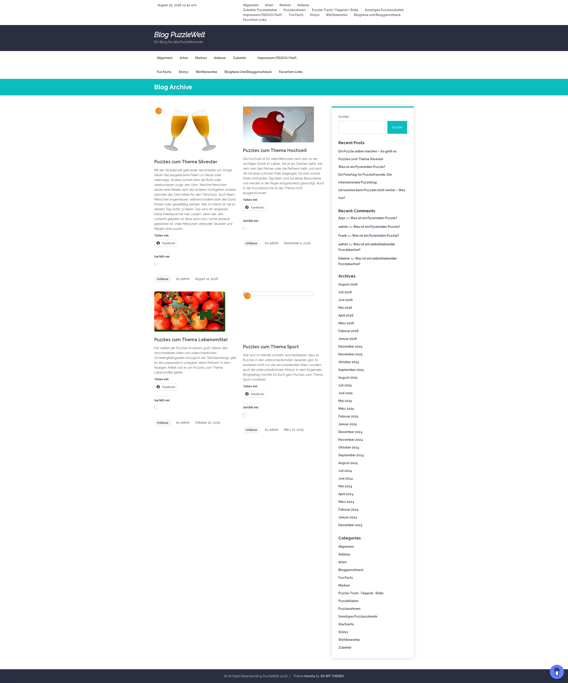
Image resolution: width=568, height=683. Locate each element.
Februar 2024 (348, 509)
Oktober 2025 (348, 362)
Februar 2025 (348, 416)
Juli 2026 (345, 292)
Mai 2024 (345, 486)
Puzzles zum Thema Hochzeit (275, 150)
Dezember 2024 (350, 432)
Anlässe (303, 5)
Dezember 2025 (350, 346)
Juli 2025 (345, 385)
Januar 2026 (347, 339)
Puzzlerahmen (295, 10)
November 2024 (350, 439)
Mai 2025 (345, 401)
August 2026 (348, 284)
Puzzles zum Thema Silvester (185, 161)
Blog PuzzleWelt (179, 34)
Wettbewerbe (336, 15)
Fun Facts (296, 15)
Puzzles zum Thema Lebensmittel (191, 339)
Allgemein (250, 5)
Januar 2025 (347, 424)
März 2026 (346, 323)
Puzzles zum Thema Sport (271, 346)
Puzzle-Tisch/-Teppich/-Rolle (335, 10)
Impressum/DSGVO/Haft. (262, 15)
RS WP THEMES (332, 676)
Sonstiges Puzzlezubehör (384, 10)
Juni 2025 (345, 393)
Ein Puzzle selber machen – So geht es (367, 151)
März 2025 (346, 408)
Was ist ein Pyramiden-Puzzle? (361, 167)
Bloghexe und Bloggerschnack (377, 15)
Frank (342, 235)
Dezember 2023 (350, 525)
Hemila (309, 676)
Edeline (344, 258)
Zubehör (249, 10)
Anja (341, 218)
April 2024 (345, 494)
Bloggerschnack (350, 570)
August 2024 (348, 463)
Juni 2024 (345, 478)
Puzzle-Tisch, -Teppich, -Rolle (360, 593)
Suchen (343, 116)
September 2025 (351, 370)
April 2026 (345, 315)
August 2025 (347, 377)
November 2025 (350, 354)
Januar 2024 (347, 517)
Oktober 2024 (348, 447)
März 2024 (346, 502)
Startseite (346, 624)
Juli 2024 (345, 470)
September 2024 (351, 455)
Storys (315, 15)
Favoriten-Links (254, 20)
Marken (285, 5)
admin (185, 279)
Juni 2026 (345, 300)
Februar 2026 (348, 331)
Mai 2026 (345, 307)
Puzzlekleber (267, 10)
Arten (269, 5)
